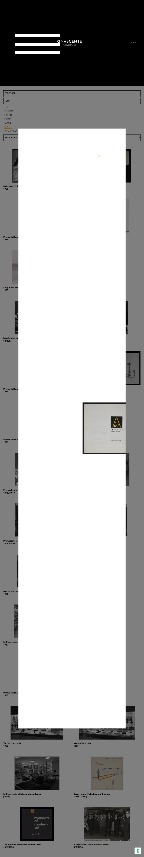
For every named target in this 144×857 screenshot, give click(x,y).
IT (138, 43)
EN (132, 43)
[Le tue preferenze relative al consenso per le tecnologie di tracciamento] (138, 851)
